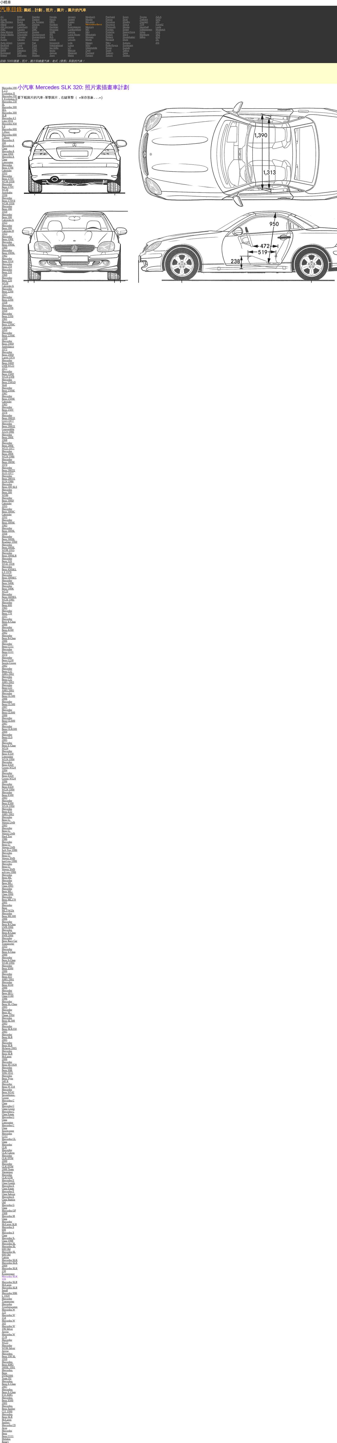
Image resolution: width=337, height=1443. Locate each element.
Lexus (71, 37)
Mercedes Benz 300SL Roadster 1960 (9, 539)
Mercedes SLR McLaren (9, 1283)
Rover (109, 48)
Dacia (20, 48)
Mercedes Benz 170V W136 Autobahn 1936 (8, 190)
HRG (52, 22)
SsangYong (129, 32)
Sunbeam (128, 45)
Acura (3, 19)
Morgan (90, 37)
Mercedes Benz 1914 (7, 260)
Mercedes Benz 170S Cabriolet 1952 (7, 168)
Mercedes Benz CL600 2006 (8, 712)
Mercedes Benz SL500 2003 (8, 1020)
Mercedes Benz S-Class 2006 (8, 952)
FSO (34, 48)
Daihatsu (22, 55)
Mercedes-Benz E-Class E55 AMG (9, 1392)
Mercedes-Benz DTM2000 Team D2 (7, 1374)
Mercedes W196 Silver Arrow (8, 1348)
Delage (36, 24)
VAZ (158, 34)
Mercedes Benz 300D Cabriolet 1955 (8, 501)
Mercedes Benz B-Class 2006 (9, 638)
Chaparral (22, 32)
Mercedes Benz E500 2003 (8, 795)
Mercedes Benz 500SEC (9, 576)
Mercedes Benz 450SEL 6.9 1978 (9, 569)
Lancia (71, 32)
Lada (158, 27)
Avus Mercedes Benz (7, 1430)
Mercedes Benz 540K (8, 581)
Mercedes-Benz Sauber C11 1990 (8, 1408)
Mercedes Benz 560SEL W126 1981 (9, 597)
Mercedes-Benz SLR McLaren (7, 1417)
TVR (142, 24)
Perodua (110, 22)
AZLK (159, 17)
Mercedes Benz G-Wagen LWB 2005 (8, 821)
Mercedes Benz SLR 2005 (7, 1037)
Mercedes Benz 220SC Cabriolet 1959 (8, 325)
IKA (51, 37)
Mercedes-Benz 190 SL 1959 (9, 1356)
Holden (36, 55)
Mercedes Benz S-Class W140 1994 (8, 960)
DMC (34, 29)
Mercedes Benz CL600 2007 (8, 721)
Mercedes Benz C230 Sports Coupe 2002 (9, 661)
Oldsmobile (91, 48)
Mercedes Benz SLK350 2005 (9, 1029)
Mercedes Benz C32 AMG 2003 (8, 679)
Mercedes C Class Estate (8, 1113)
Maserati (72, 53)
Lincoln (71, 39)
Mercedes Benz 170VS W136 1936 (8, 201)
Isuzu (52, 50)
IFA (51, 34)
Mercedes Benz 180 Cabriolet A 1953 (8, 218)
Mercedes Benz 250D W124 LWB (8, 374)
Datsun (36, 19)
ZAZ (158, 37)
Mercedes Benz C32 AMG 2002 (8, 671)
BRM (19, 17)
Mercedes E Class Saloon (8, 1192)
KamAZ (159, 24)
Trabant (144, 19)
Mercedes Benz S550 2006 (7, 985)
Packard (90, 53)
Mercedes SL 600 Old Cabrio (9, 1254)
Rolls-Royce (112, 45)
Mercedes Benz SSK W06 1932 (7, 1070)
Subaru (126, 43)
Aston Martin (7, 34)
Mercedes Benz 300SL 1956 (8, 531)
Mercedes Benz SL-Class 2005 (9, 1004)
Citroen (21, 39)
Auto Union (6, 43)
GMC (34, 50)
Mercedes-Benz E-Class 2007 (9, 1384)
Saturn (109, 55)
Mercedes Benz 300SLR (9, 554)
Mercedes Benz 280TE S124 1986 (8, 478)
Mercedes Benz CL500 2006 (8, 696)
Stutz (125, 39)
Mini (88, 32)
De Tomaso (38, 22)
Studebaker (129, 37)
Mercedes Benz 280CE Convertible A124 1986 (8, 427)
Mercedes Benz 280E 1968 (8, 437)
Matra (71, 55)
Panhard (110, 17)
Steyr (125, 34)
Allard (3, 24)
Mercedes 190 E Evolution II (9, 97)
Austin (3, 39)
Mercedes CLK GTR (7, 1176)
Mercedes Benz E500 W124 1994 (8, 803)
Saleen (109, 53)
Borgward (5, 53)
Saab (108, 50)
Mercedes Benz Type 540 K (7, 1078)
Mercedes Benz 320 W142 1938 (8, 561)
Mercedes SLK (9, 1260)
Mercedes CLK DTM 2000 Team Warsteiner (8, 1167)
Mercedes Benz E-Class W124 (9, 745)
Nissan (89, 43)
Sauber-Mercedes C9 (9, 1423)
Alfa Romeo (6, 22)
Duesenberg (38, 37)
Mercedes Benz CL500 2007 (8, 704)
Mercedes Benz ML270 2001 (9, 899)
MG (87, 29)
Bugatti (21, 19)
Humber (54, 24)
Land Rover (74, 34)
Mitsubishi (91, 34)
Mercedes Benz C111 (8, 645)
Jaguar (53, 53)
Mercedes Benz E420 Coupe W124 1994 (9, 766)
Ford (34, 45)
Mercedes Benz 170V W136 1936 (8, 178)
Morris (89, 39)
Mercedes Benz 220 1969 (7, 272)
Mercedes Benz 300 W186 (7, 492)
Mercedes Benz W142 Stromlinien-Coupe (8, 1093)
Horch (53, 19)
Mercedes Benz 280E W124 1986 (8, 454)
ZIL (157, 39)
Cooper (21, 43)
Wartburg (144, 34)
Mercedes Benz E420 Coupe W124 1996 (9, 777)
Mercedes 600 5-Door (9, 130)
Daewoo (21, 50)
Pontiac (110, 29)
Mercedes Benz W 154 (8, 1085)
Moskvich (160, 29)
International (56, 45)
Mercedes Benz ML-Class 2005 (7, 883)
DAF (19, 53)
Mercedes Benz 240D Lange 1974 (8, 355)
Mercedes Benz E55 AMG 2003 (8, 811)
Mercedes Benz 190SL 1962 (8, 253)
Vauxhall (144, 27)
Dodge (35, 32)
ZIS (157, 43)
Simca (126, 24)
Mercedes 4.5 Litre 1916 (9, 119)
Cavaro (21, 29)
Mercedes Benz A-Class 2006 (9, 622)
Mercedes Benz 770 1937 (7, 613)
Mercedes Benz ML (7, 876)
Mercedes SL (9, 1243)
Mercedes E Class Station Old (8, 1199)
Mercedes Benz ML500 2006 (9, 916)
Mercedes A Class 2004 (8, 152)
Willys (142, 37)
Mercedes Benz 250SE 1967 (8, 390)
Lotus (71, 45)
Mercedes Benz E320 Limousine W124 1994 (8, 755)
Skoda (126, 27)
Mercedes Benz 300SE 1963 (8, 522)
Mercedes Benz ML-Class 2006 (7, 891)
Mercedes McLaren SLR (9, 1223)
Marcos (71, 50)
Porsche (110, 32)
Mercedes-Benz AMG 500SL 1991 (8, 1364)
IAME (52, 32)
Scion (126, 17)
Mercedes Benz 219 (7, 265)
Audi (2, 37)
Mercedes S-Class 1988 (8, 1239)
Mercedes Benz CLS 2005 (7, 737)
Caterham (22, 27)
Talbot (126, 50)
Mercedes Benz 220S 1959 (7, 308)
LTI (69, 48)
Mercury (90, 27)
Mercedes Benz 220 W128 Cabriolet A (8, 281)
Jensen (72, 17)
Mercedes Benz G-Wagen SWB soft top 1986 (9, 867)
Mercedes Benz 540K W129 (8, 588)
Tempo (126, 55)
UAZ (158, 32)
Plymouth (111, 27)
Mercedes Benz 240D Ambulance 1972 (8, 345)
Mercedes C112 (7, 1135)
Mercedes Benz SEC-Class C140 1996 (8, 994)
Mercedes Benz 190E (8, 238)
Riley (108, 43)
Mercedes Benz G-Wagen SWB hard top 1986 (9, 856)
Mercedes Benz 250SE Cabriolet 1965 (8, 400)
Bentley (4, 48)
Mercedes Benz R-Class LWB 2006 (9, 924)
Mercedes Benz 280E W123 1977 (8, 445)
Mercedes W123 (7, 1341)
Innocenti (54, 43)
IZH (157, 22)
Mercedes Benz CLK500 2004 (9, 729)
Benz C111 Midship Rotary (8, 1439)
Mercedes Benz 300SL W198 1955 (8, 547)
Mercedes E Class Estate (8, 1187)
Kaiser (71, 22)
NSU (88, 45)
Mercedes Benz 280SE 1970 (8, 462)
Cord (19, 45)
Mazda (89, 19)
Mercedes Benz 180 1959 (7, 209)
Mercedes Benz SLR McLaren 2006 (7, 1055)
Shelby (126, 22)
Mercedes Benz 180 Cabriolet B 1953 (8, 229)
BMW (3, 50)
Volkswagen (146, 29)
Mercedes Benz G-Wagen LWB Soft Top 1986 (9, 845)
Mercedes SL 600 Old (9, 1247)
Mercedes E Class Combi (8, 1181)
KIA (70, 24)
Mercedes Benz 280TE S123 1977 (8, 470)
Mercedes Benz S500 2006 (7, 968)
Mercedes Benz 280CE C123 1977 (8, 418)
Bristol (3, 55)
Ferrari (35, 39)
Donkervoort (38, 34)
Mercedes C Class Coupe (8, 1107)
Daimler (36, 17)
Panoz (109, 19)
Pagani (89, 55)
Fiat (34, 43)
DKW (34, 27)
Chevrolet (22, 34)
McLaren (90, 22)
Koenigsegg (74, 27)
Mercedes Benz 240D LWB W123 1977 (8, 364)
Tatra (125, 53)
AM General (6, 27)
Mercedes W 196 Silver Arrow (8, 1329)
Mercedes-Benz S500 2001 (7, 1400)
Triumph (144, 22)
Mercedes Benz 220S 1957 (7, 291)
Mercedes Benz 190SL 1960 (8, 245)
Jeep (52, 55)
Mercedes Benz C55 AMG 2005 (8, 688)
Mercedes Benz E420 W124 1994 (8, 787)
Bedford (4, 45)
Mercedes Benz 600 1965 (7, 605)
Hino (34, 53)
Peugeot (110, 24)
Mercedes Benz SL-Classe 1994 (8, 1012)
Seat (125, 19)
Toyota (143, 17)
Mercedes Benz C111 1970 (8, 652)
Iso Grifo (54, 48)
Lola (70, 43)
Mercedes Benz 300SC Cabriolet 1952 (8, 512)
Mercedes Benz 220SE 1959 (8, 335)
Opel (88, 50)
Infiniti (53, 39)
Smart (126, 29)
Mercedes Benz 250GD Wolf (9, 382)
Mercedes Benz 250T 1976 (8, 410)
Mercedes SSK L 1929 (9, 1294)
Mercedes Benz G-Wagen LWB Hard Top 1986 (8, 833)
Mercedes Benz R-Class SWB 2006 (9, 932)
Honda (53, 17)
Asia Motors (6, 32)
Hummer (54, 27)
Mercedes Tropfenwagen (9, 1305)
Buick (20, 22)
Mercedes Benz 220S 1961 (7, 316)
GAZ (158, 19)
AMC (3, 29)
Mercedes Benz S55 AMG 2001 (8, 976)
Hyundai (54, 29)
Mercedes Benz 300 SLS (9, 485)
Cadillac (21, 24)
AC (2, 17)
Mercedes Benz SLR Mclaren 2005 (9, 1045)
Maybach (90, 17)
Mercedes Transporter (8, 1300)
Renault (110, 39)
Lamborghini (74, 29)
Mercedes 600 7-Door (9, 136)
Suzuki (126, 48)
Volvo (142, 32)
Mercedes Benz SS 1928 (9, 1063)
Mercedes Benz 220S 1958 (7, 300)
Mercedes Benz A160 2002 (8, 630)
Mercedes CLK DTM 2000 (7, 1158)
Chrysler (21, 37)
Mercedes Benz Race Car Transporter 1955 (9, 942)
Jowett (71, 19)
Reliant (109, 37)
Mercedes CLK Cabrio (8, 1151)
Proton (109, 34)
